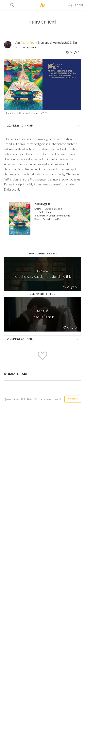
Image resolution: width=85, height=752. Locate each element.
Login (79, 5)
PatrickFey (27, 42)
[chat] (70, 5)
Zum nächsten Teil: (42, 293)
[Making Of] (19, 218)
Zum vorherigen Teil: (43, 253)
